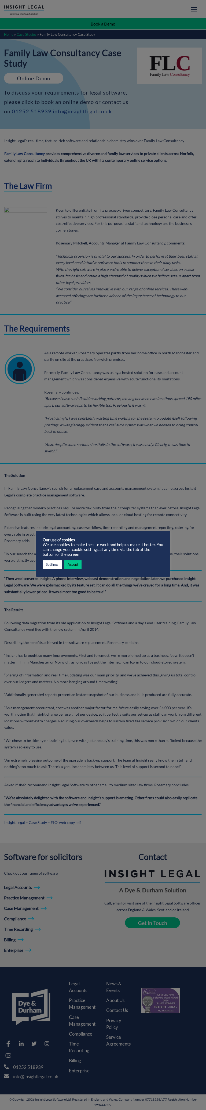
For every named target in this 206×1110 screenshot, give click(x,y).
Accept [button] (73, 564)
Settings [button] (52, 564)
